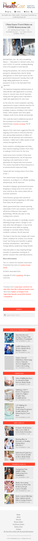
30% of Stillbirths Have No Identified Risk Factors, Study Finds (24, 380)
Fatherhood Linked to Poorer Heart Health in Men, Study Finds (24, 455)
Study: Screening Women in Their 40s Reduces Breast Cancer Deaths (23, 486)
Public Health (27, 32)
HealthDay (19, 275)
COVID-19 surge (19, 124)
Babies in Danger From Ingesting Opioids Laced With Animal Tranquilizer (17, 294)
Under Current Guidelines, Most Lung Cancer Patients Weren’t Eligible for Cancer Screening (24, 362)
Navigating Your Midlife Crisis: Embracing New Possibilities (21, 472)
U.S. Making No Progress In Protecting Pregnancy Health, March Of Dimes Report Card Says (24, 410)
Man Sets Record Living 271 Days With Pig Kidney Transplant (24, 337)
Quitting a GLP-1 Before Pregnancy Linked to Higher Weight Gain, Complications (22, 394)
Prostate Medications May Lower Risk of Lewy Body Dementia (23, 430)
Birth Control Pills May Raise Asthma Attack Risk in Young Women (24, 498)
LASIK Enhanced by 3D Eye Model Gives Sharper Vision (23, 348)
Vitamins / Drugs (19, 34)
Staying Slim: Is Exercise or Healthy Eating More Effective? (23, 442)
